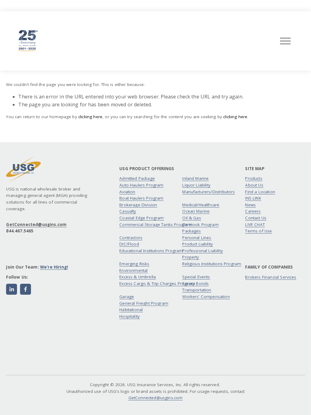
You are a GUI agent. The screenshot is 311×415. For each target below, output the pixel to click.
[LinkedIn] (11, 289)
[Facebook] (25, 289)
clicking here (90, 116)
